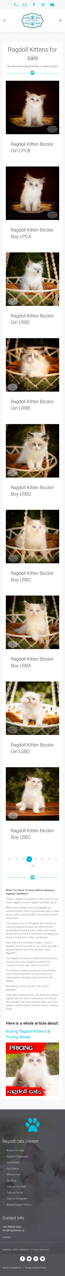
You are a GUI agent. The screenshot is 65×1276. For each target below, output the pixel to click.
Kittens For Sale (15, 1150)
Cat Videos (13, 1168)
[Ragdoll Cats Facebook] (22, 1258)
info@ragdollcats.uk (13, 1230)
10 (32, 865)
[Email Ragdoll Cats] (24, 4)
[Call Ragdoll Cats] (15, 4)
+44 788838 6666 (11, 1226)
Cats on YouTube (16, 1186)
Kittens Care (13, 1174)
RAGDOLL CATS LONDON (14, 1249)
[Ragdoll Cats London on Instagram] (43, 4)
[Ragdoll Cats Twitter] (29, 1258)
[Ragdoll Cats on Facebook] (34, 4)
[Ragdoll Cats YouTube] (42, 1258)
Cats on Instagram (17, 1198)
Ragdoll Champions (17, 1156)
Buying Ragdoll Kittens (19, 1204)
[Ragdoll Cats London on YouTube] (52, 4)
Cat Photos (13, 1162)
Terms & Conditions (11, 1267)
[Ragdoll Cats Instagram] (35, 1258)
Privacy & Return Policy (35, 1267)
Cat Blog (11, 1180)
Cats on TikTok (15, 1192)
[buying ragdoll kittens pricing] (32, 1069)
